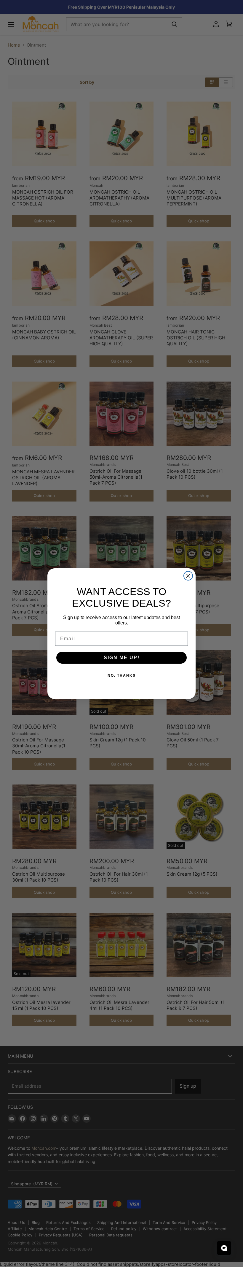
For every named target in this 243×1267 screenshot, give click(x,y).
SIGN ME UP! (122, 657)
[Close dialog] (188, 575)
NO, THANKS (122, 675)
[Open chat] (224, 1248)
